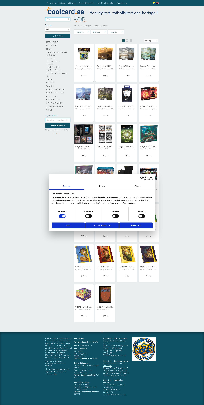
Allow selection (102, 225)
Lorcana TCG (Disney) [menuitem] (55, 93)
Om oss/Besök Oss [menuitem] (86, 3)
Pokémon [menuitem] (50, 83)
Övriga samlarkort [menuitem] (54, 103)
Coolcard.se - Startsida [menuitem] (56, 3)
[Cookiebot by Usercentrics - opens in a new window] (142, 178)
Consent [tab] (66, 186)
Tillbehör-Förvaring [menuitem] (55, 106)
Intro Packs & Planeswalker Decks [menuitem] (57, 74)
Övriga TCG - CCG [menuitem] (53, 100)
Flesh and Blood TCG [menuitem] (55, 89)
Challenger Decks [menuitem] (53, 67)
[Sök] (68, 19)
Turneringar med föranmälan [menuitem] (57, 52)
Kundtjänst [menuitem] (121, 3)
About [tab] (137, 186)
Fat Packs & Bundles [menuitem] (55, 70)
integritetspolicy (55, 133)
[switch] (88, 216)
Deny (68, 225)
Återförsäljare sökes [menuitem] (106, 3)
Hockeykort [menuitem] (51, 45)
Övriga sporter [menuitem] (52, 96)
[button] (82, 31)
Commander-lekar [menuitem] (54, 61)
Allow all (136, 225)
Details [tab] (102, 186)
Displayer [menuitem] (50, 64)
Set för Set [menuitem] (51, 55)
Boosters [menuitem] (50, 58)
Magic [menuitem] (48, 49)
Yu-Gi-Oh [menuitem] (50, 86)
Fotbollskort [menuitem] (52, 42)
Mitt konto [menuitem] (72, 3)
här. (55, 374)
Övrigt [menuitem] (50, 79)
